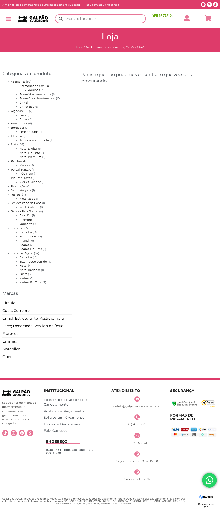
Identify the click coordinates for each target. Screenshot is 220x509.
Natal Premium (30, 157)
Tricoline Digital (22, 253)
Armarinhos (19, 123)
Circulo (8, 303)
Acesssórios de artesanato (37, 98)
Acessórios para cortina (35, 94)
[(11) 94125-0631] (137, 435)
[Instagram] (209, 4)
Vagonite (26, 223)
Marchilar (11, 349)
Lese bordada (29, 131)
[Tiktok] (215, 4)
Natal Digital (29, 148)
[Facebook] (203, 4)
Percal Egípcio (21, 169)
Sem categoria (21, 190)
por (206, 506)
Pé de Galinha (29, 207)
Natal (15, 144)
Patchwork (18, 161)
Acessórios (18, 81)
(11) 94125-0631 (137, 442)
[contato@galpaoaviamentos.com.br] (137, 399)
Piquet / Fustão (21, 178)
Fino (23, 115)
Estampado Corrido (33, 261)
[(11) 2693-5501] (137, 417)
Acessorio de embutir (34, 140)
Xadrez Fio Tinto (31, 249)
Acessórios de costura (34, 86)
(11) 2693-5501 (137, 424)
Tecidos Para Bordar (24, 211)
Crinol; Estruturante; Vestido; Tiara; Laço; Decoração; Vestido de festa (33, 322)
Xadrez (24, 244)
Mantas (25, 165)
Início (79, 47)
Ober (7, 357)
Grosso (24, 119)
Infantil (25, 240)
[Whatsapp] (30, 433)
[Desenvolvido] (206, 497)
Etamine (26, 219)
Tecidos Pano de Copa (26, 203)
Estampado (28, 236)
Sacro (23, 274)
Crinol (24, 102)
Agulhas (34, 90)
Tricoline (17, 228)
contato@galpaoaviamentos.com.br (137, 406)
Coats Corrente (16, 310)
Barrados (26, 232)
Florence (10, 333)
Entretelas (27, 106)
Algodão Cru (19, 111)
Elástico (16, 136)
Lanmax (9, 341)
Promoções (19, 186)
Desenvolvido (206, 504)
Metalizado (27, 198)
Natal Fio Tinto (30, 152)
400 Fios (26, 173)
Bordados (17, 127)
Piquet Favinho (30, 182)
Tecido (15, 194)
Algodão (25, 215)
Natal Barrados (30, 270)
